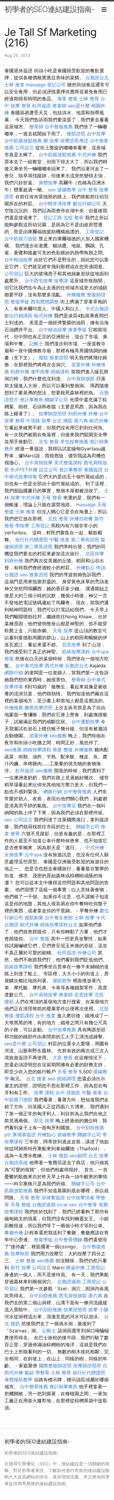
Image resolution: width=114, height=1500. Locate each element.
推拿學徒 (77, 329)
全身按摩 (13, 854)
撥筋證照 (76, 133)
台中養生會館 (59, 917)
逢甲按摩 (40, 371)
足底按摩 (83, 994)
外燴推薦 (13, 707)
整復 (9, 658)
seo (52, 189)
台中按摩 (96, 133)
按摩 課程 (44, 1092)
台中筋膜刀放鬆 (20, 238)
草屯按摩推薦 (74, 441)
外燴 (93, 413)
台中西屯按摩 (39, 280)
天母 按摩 (63, 630)
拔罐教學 (66, 189)
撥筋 (43, 357)
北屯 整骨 (49, 441)
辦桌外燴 (75, 1267)
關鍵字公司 (56, 399)
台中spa (100, 651)
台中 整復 (39, 938)
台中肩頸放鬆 (81, 378)
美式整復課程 (68, 462)
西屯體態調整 (45, 301)
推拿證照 (58, 357)
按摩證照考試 (74, 140)
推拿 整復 (67, 98)
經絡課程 (60, 371)
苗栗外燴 (80, 364)
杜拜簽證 (41, 105)
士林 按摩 (84, 917)
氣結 (29, 1372)
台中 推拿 (45, 1015)
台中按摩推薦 (62, 1029)
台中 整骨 (87, 189)
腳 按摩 (51, 140)
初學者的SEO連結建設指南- (49, 9)
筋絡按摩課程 (76, 651)
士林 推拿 (14, 84)
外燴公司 (86, 952)
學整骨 (42, 1372)
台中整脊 (87, 1204)
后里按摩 (71, 644)
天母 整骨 (52, 497)
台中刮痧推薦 (43, 1295)
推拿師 (59, 105)
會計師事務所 (63, 1386)
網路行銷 (13, 672)
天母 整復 (21, 1204)
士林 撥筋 (58, 1155)
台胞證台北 (97, 77)
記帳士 (36, 343)
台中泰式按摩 (29, 665)
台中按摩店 (64, 805)
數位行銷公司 (87, 203)
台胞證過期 (44, 1204)
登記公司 (56, 84)
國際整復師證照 (55, 1365)
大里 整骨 (63, 1057)
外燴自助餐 (81, 518)
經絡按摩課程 (37, 749)
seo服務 (58, 735)
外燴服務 (76, 294)
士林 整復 (25, 1260)
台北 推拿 (36, 1078)
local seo (67, 1204)
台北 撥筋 (62, 420)
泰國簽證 (93, 469)
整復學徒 (20, 301)
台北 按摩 (98, 1155)
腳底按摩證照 (39, 707)
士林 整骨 (89, 98)
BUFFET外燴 (24, 469)
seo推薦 (13, 749)
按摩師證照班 (53, 413)
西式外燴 (54, 665)
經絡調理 (66, 1078)
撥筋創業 (34, 917)
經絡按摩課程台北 (58, 924)
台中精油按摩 (18, 259)
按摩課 (61, 280)
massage (36, 84)
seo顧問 (78, 1155)
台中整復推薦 (59, 126)
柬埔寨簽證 (24, 1134)
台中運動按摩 (85, 721)
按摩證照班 (75, 1309)
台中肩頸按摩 (39, 462)
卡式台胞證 (97, 308)
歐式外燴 (43, 315)
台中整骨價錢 (68, 1239)
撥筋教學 (62, 980)
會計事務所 (31, 399)
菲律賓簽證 (53, 1197)
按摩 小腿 (98, 1309)
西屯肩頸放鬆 (73, 1295)
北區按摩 (94, 553)
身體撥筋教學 (18, 1379)
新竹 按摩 (21, 1267)
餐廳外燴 (13, 1232)
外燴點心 (85, 567)
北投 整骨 (73, 217)
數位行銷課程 (18, 315)
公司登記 (13, 273)
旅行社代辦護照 (31, 539)
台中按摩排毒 (80, 1197)
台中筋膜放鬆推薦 (23, 140)
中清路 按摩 (38, 420)
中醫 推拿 (59, 539)
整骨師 (36, 126)
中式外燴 (86, 154)
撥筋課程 (24, 1015)
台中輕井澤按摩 (55, 203)
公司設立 (24, 147)
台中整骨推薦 (77, 791)
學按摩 (22, 525)
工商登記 (94, 231)
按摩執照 (20, 1253)
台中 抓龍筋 (68, 1092)
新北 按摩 (44, 1120)
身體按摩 (48, 182)
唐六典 (81, 420)
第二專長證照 (85, 539)
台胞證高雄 (16, 1162)
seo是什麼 (79, 105)
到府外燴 (20, 371)
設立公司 (48, 469)
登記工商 (52, 217)
